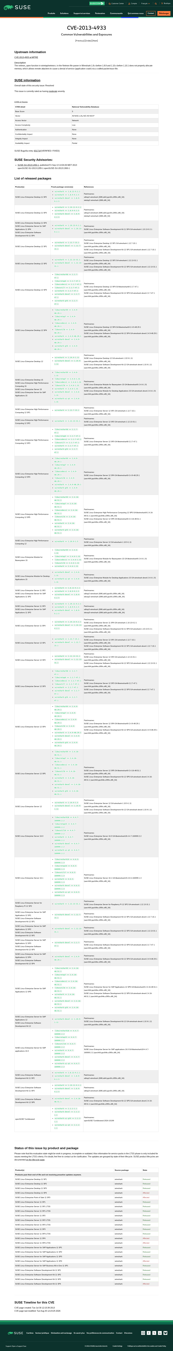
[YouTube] (143, 1333)
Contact (151, 13)
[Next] (95, 40)
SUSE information (27, 80)
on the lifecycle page (35, 1160)
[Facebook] (149, 1333)
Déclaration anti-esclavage (61, 1333)
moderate (53, 91)
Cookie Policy (162, 1346)
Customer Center (117, 3)
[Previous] (79, 40)
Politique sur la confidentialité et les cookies (141, 1346)
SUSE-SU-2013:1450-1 (28, 165)
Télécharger (164, 13)
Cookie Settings (117, 1346)
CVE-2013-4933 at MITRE (26, 57)
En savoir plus (79, 1333)
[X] (154, 1333)
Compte (134, 3)
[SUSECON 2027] (97, 3)
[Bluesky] (165, 1333)
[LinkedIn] (160, 1333)
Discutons (128, 1333)
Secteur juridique (42, 1333)
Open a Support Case (19, 1346)
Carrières (29, 1333)
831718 (37, 151)
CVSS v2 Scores (21, 102)
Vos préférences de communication (100, 1333)
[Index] (88, 40)
